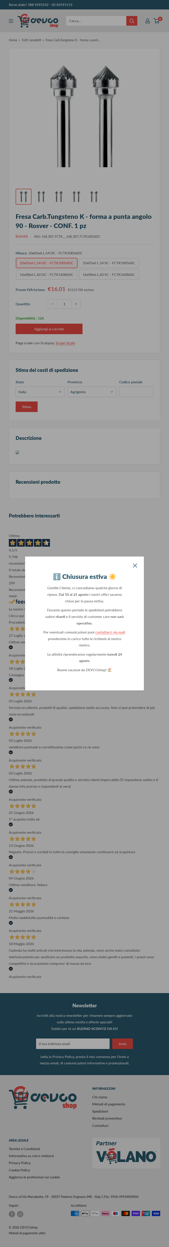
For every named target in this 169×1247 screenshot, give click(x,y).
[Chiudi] (135, 565)
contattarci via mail (110, 632)
